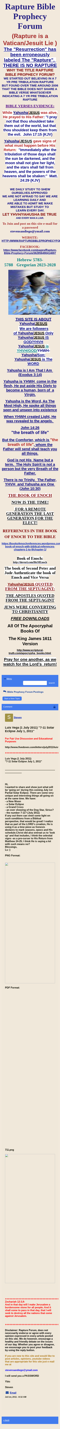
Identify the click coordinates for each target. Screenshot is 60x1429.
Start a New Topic (12, 698)
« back (6, 1420)
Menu (9, 679)
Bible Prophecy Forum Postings (25, 692)
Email (13, 1392)
